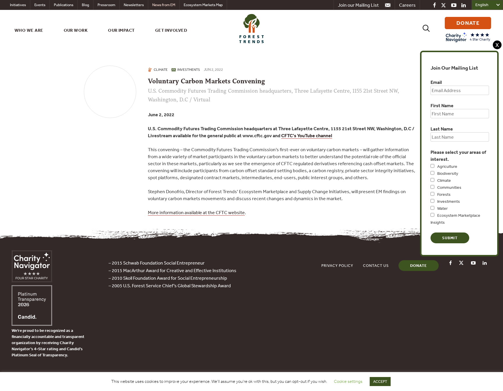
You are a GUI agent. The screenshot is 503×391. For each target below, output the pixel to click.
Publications (63, 4)
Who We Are (29, 30)
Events (39, 4)
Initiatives (18, 4)
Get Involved (171, 30)
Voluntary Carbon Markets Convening (206, 81)
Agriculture (447, 166)
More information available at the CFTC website (196, 212)
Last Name (442, 129)
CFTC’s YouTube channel (306, 135)
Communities (449, 187)
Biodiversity (447, 173)
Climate (444, 180)
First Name (442, 105)
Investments (448, 201)
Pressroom (106, 4)
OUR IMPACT (121, 30)
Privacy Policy (337, 265)
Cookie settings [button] (348, 381)
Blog (85, 4)
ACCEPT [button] (380, 381)
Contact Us (376, 265)
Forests (444, 194)
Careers (407, 5)
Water (442, 208)
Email (436, 82)
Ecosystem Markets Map (203, 4)
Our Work (76, 30)
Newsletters (134, 4)
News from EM (163, 4)
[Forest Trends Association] (32, 324)
